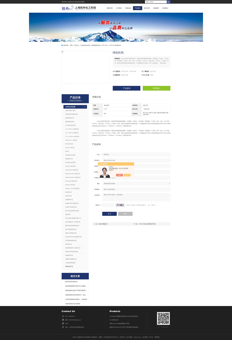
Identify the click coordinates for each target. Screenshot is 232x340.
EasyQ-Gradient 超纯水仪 (72, 173)
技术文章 (147, 8)
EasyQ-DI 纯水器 (70, 184)
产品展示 (137, 8)
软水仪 (67, 151)
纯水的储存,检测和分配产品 (73, 218)
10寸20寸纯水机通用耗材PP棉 (147, 224)
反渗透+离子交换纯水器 (72, 203)
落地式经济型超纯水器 (71, 114)
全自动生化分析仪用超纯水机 (73, 236)
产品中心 (76, 45)
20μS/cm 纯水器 (69, 147)
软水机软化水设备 (70, 155)
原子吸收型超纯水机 (71, 240)
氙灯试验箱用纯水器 (71, 229)
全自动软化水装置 (70, 162)
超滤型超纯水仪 (69, 118)
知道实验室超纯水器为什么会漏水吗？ (76, 286)
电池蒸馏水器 (69, 255)
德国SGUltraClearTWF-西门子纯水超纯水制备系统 (124, 327)
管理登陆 (157, 337)
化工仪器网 (129, 337)
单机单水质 (68, 196)
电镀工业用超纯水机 (71, 233)
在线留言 (156, 8)
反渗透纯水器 (69, 199)
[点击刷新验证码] (120, 205)
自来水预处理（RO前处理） (73, 222)
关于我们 (119, 8)
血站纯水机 (68, 244)
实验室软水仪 (69, 158)
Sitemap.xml (137, 337)
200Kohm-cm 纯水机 (71, 140)
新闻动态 (128, 8)
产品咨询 (126, 88)
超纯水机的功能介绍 (71, 281)
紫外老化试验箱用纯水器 (72, 225)
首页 (71, 45)
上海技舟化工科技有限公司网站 (75, 2)
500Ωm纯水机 (69, 144)
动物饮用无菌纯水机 (71, 259)
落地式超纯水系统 (70, 110)
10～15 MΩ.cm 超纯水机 (72, 136)
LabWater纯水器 (85, 45)
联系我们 (165, 8)
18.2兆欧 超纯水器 (70, 125)
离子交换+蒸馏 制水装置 (72, 210)
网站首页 (110, 8)
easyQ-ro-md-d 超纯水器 (72, 188)
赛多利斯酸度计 (103, 224)
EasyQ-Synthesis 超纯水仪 (72, 177)
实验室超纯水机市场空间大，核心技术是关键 (76, 295)
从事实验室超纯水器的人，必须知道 (76, 299)
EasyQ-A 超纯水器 (70, 166)
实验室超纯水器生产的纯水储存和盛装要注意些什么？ (76, 290)
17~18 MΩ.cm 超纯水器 (72, 129)
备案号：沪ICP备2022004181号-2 (108, 337)
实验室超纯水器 (95, 45)
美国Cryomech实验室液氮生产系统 (119, 323)
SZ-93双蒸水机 (114, 320)
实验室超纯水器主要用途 (72, 303)
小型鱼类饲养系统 (70, 262)
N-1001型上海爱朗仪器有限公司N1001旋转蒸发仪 (124, 316)
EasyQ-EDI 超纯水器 (71, 181)
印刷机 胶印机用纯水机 (71, 251)
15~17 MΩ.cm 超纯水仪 (72, 132)
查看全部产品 (69, 266)
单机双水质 (68, 192)
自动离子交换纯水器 (71, 207)
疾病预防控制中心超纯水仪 (72, 248)
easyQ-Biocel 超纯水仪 (71, 170)
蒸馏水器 (67, 214)
